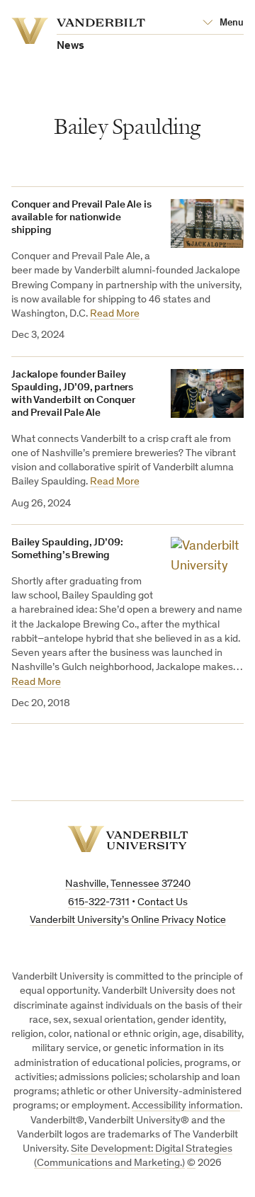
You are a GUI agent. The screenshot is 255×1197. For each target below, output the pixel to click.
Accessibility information (186, 1106)
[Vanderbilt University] (128, 839)
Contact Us (162, 902)
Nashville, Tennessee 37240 (128, 884)
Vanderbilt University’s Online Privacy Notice (128, 920)
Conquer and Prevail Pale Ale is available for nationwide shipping (81, 218)
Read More (115, 314)
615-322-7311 (99, 902)
